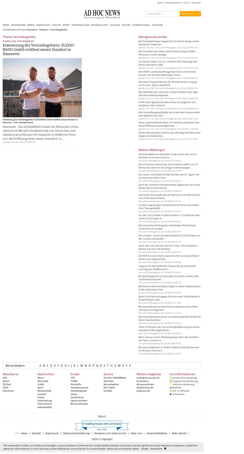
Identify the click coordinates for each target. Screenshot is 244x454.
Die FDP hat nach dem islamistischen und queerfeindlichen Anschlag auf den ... (169, 257)
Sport (40, 387)
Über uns (136, 433)
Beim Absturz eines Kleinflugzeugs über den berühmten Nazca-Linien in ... (169, 338)
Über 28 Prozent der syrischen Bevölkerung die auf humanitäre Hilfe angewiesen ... (169, 328)
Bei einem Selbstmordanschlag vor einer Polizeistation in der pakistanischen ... (169, 288)
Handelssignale (79, 390)
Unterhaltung (45, 400)
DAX (5, 377)
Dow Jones (8, 390)
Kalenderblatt (45, 407)
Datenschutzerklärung (76, 433)
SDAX (5, 387)
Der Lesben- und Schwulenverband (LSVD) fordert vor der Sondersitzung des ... (169, 237)
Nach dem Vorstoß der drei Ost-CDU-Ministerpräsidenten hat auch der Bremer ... (168, 247)
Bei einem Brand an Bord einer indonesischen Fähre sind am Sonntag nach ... (168, 308)
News (24, 433)
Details (144, 448)
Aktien (74, 394)
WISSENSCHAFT (99, 25)
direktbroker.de (145, 387)
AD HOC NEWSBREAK (115, 377)
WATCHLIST (196, 3)
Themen (43, 29)
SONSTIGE (157, 25)
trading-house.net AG (148, 377)
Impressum (52, 433)
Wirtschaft (43, 381)
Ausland (42, 394)
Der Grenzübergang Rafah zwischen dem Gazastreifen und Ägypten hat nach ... (169, 114)
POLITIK (56, 25)
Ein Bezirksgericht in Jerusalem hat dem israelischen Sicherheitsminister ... (168, 278)
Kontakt (108, 390)
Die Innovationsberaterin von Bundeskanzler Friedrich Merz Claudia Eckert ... (169, 318)
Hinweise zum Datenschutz (110, 433)
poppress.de (143, 390)
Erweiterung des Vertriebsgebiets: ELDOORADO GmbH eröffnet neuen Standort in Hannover (39, 50)
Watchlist (108, 381)
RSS (186, 3)
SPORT (66, 25)
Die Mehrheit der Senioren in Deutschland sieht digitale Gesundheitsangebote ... (168, 93)
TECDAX (7, 384)
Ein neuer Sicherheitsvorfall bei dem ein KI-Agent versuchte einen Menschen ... (169, 176)
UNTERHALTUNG (80, 25)
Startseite (32, 29)
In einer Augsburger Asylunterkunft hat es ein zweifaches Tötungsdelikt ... (169, 206)
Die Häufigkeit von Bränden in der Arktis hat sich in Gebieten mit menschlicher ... (167, 156)
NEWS (6, 25)
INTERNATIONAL (141, 25)
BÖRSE (31, 25)
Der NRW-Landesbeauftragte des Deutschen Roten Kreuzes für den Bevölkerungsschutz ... (167, 73)
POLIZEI (126, 25)
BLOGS (160, 3)
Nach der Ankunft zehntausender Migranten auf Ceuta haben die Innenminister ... (169, 186)
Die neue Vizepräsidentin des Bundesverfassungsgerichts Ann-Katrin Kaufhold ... (168, 83)
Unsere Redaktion (156, 433)
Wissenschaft (44, 390)
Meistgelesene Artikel (152, 37)
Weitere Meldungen (151, 150)
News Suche (188, 13)
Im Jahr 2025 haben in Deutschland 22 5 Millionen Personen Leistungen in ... (169, 217)
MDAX (6, 381)
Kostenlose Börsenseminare (145, 382)
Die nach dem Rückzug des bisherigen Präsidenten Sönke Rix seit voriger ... (167, 227)
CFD (73, 377)
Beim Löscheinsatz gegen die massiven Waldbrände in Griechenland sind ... (169, 298)
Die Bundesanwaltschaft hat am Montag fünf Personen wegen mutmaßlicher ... (169, 134)
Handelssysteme (79, 387)
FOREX (74, 381)
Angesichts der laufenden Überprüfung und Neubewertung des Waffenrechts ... (167, 267)
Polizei (41, 397)
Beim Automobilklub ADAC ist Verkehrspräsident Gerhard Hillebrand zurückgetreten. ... (169, 124)
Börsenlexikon (15, 366)
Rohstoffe (76, 384)
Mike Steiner (179, 433)
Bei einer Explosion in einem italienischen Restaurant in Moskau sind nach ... (168, 349)
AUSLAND (115, 25)
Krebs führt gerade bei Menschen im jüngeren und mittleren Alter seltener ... (167, 104)
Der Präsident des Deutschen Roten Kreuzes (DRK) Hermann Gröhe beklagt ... (167, 53)
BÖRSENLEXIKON (173, 3)
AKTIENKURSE (18, 25)
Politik (41, 384)
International (44, 403)
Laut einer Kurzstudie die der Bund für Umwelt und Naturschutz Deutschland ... (169, 196)
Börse (41, 377)
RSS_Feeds (109, 387)
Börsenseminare (79, 403)
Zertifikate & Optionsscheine (79, 399)
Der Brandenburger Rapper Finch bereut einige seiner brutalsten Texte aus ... (168, 43)
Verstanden (156, 448)
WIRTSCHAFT (43, 25)
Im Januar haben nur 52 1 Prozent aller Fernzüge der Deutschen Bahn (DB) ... (167, 63)
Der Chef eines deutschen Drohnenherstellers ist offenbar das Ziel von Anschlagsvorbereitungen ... (168, 166)
